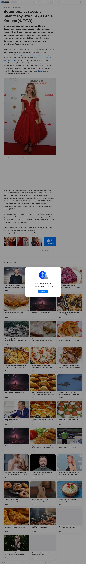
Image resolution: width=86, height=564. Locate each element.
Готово (43, 291)
